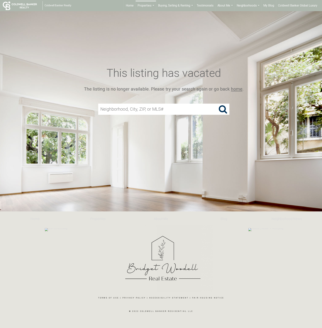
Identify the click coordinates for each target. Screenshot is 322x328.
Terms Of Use (108, 298)
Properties (146, 7)
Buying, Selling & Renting (176, 7)
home (236, 89)
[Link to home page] (22, 5)
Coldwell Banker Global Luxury (297, 5)
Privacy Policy (134, 298)
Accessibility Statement (169, 298)
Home (130, 5)
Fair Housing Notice (208, 298)
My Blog (268, 5)
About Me (225, 7)
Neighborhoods (248, 7)
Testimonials (205, 5)
